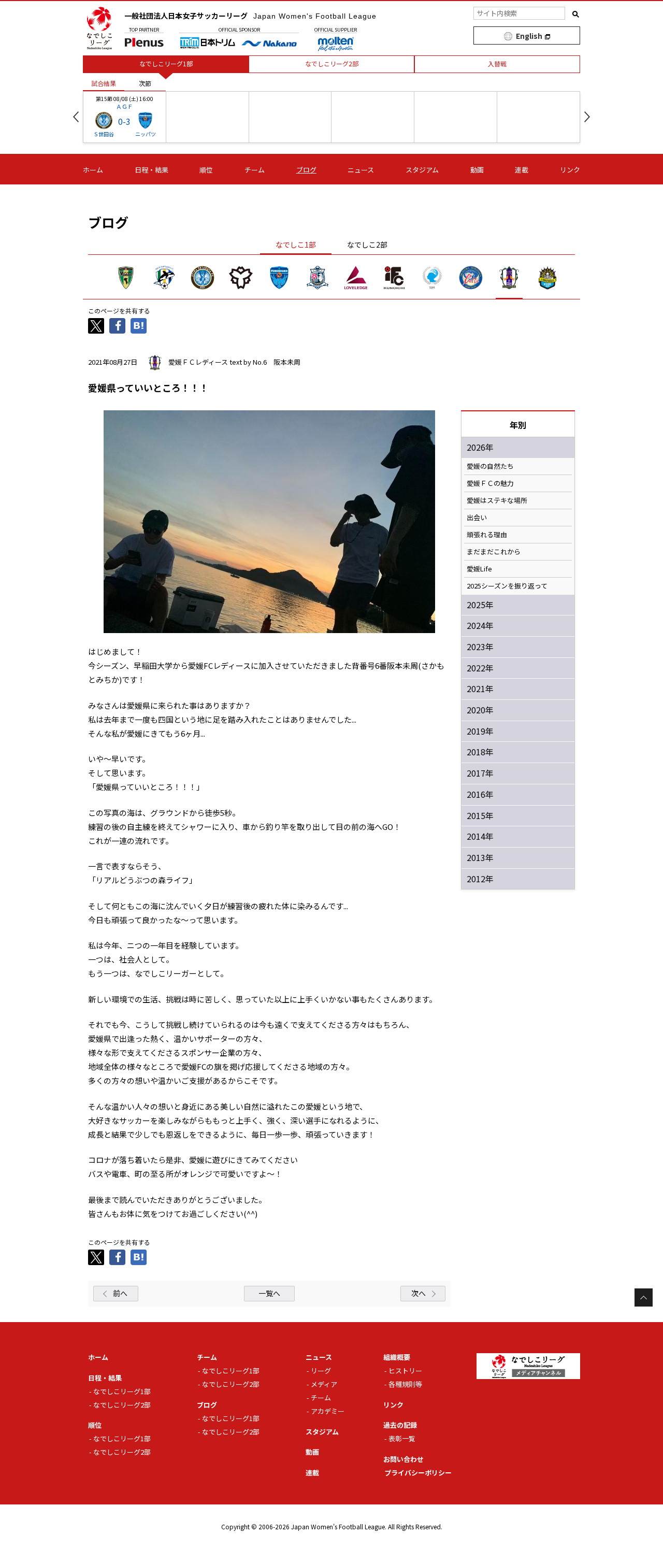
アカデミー (327, 1411)
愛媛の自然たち (490, 466)
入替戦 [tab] (497, 63)
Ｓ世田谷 (103, 134)
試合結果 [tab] (103, 83)
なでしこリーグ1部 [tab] (166, 63)
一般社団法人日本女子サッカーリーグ (250, 15)
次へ (418, 1293)
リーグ (321, 1370)
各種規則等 (405, 1384)
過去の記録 (400, 1425)
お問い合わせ (403, 1459)
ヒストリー (405, 1370)
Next (587, 116)
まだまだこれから (494, 552)
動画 (477, 170)
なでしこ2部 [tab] (367, 244)
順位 (206, 170)
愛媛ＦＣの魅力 (490, 483)
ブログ (306, 170)
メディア (324, 1384)
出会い (477, 517)
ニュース (361, 170)
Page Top (644, 1297)
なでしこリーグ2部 (122, 1405)
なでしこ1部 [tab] (296, 244)
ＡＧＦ (124, 106)
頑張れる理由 (487, 534)
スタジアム (422, 170)
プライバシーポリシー (418, 1473)
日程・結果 (151, 170)
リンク (570, 170)
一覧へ (269, 1293)
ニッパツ (145, 134)
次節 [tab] (145, 83)
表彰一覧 (401, 1438)
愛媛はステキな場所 (497, 500)
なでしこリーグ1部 (122, 1391)
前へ (120, 1293)
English (529, 36)
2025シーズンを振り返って (507, 586)
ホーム (93, 170)
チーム (254, 170)
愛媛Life (479, 569)
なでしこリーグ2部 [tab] (331, 63)
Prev (76, 116)
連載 (521, 170)
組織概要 (396, 1357)
